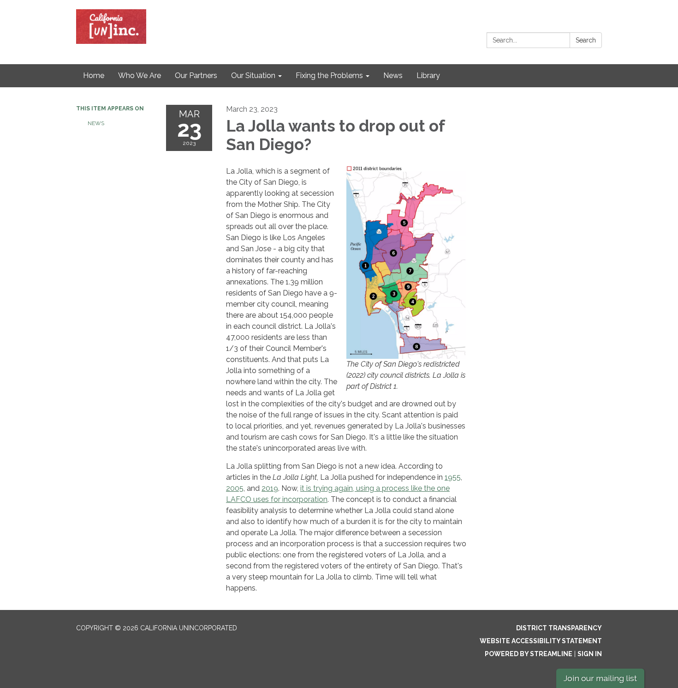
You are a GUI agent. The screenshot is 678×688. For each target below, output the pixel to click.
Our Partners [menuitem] (196, 75)
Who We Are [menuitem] (139, 75)
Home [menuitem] (93, 75)
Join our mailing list (600, 678)
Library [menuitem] (428, 75)
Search (586, 40)
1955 (453, 477)
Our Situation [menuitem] (253, 75)
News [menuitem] (393, 75)
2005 (235, 488)
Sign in (589, 654)
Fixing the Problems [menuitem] (329, 75)
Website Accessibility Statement (541, 641)
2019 (270, 488)
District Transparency (559, 628)
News (96, 123)
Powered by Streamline (528, 654)
